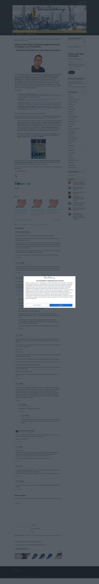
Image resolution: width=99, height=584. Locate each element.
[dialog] (49, 292)
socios (38, 282)
